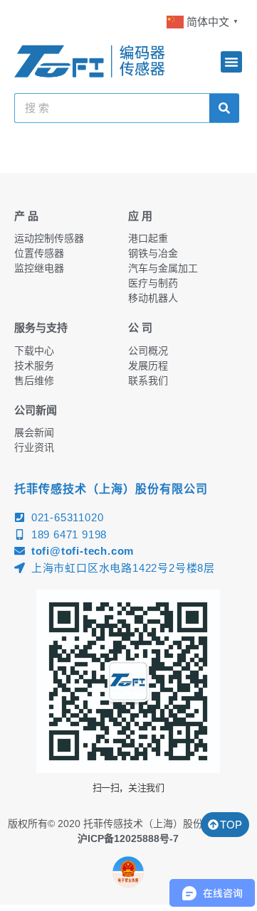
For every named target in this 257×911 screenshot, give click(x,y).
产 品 (26, 216)
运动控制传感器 (49, 238)
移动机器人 (153, 298)
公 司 (140, 327)
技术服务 (34, 365)
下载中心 (34, 350)
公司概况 (148, 350)
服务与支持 (41, 327)
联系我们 (148, 380)
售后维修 (34, 380)
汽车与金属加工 (163, 268)
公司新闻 (35, 410)
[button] (231, 62)
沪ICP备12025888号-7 (128, 838)
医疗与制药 (153, 283)
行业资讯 (34, 447)
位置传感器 (39, 253)
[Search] (224, 108)
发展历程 (148, 365)
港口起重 (148, 238)
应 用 (140, 216)
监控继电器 (39, 268)
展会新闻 (34, 432)
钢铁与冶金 (153, 253)
